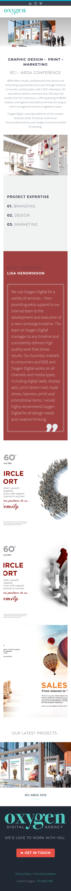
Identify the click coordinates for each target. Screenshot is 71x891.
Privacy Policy (23, 873)
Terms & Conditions (44, 873)
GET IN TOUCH (35, 853)
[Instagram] (35, 3)
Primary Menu (64, 11)
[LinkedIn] (30, 3)
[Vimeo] (40, 3)
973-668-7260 (45, 881)
